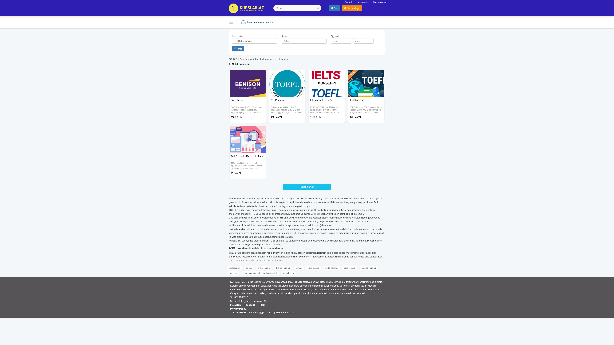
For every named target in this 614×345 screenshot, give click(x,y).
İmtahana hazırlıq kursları (258, 59)
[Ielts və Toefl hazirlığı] (327, 74)
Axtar (239, 48)
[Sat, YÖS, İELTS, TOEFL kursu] (248, 130)
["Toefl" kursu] (287, 74)
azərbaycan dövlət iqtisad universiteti (260, 273)
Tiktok (261, 304)
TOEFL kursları (281, 59)
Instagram (235, 304)
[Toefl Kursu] (248, 74)
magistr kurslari (369, 268)
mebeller (233, 273)
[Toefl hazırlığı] (366, 74)
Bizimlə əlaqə (380, 2)
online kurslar (264, 268)
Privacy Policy (238, 308)
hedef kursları (331, 268)
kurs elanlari (313, 268)
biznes (249, 268)
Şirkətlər (349, 2)
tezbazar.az (234, 268)
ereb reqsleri (349, 268)
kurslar (299, 268)
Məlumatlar (363, 2)
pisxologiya (288, 273)
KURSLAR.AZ (236, 59)
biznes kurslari (283, 268)
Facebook (249, 304)
